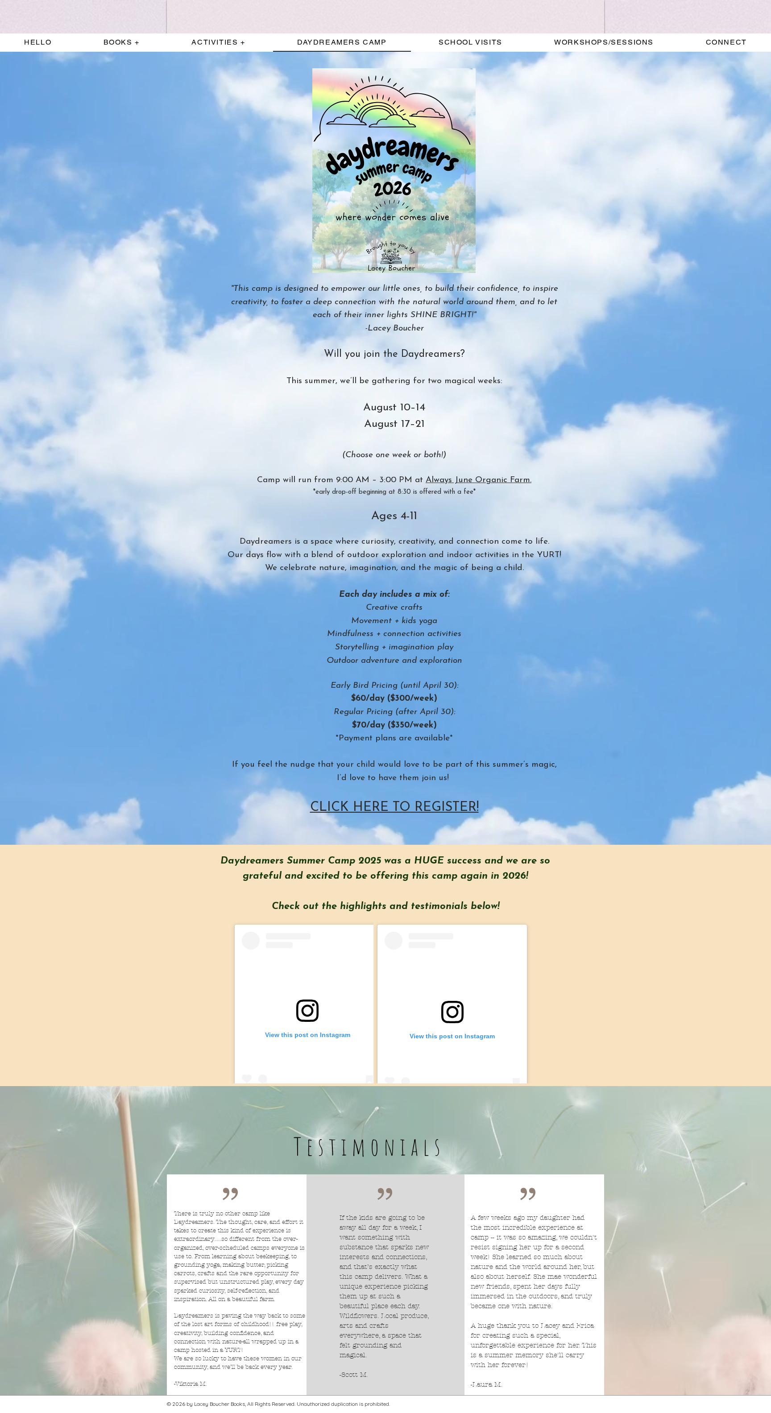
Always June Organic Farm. (478, 480)
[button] (218, 42)
